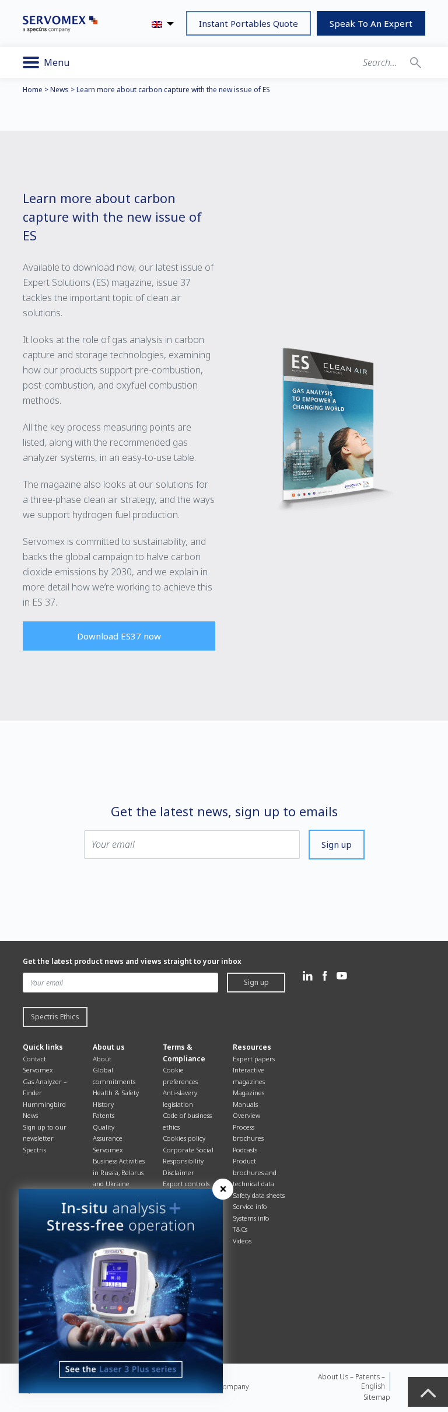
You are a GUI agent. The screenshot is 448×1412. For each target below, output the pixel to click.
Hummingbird (44, 1104)
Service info (250, 1206)
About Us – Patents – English (351, 1381)
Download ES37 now (119, 636)
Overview (246, 1115)
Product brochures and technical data (254, 1172)
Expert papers (254, 1058)
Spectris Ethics (55, 1017)
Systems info (251, 1218)
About (102, 1058)
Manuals (245, 1104)
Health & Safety (116, 1092)
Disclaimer (178, 1172)
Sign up (336, 844)
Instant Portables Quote (248, 23)
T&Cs (240, 1229)
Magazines (248, 1092)
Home (33, 90)
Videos (242, 1240)
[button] (415, 62)
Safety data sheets (259, 1195)
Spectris (34, 1149)
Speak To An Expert (371, 23)
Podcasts (245, 1149)
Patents (103, 1115)
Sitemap (376, 1397)
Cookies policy (184, 1138)
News (59, 90)
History (103, 1104)
